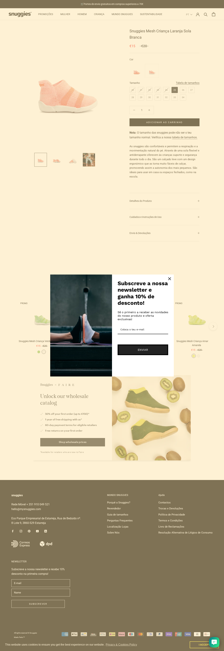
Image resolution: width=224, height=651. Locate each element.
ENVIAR (143, 349)
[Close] (169, 279)
